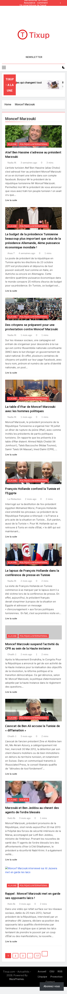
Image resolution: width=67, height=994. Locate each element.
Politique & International (34, 144)
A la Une (12, 144)
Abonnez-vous (52, 986)
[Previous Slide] (58, 2)
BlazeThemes (16, 979)
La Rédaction (14, 499)
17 (37, 956)
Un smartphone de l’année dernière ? (34, 5)
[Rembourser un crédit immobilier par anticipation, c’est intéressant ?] (49, 85)
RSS (60, 971)
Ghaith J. (12, 654)
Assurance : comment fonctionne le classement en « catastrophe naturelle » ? (34, 3)
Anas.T (11, 253)
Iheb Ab (11, 818)
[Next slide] (63, 2)
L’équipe (42, 976)
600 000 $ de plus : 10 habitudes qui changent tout (35, 8)
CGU (51, 971)
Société (24, 800)
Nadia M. (12, 162)
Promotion (56, 976)
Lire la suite (11, 200)
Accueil (42, 971)
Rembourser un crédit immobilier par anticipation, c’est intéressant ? (36, 10)
